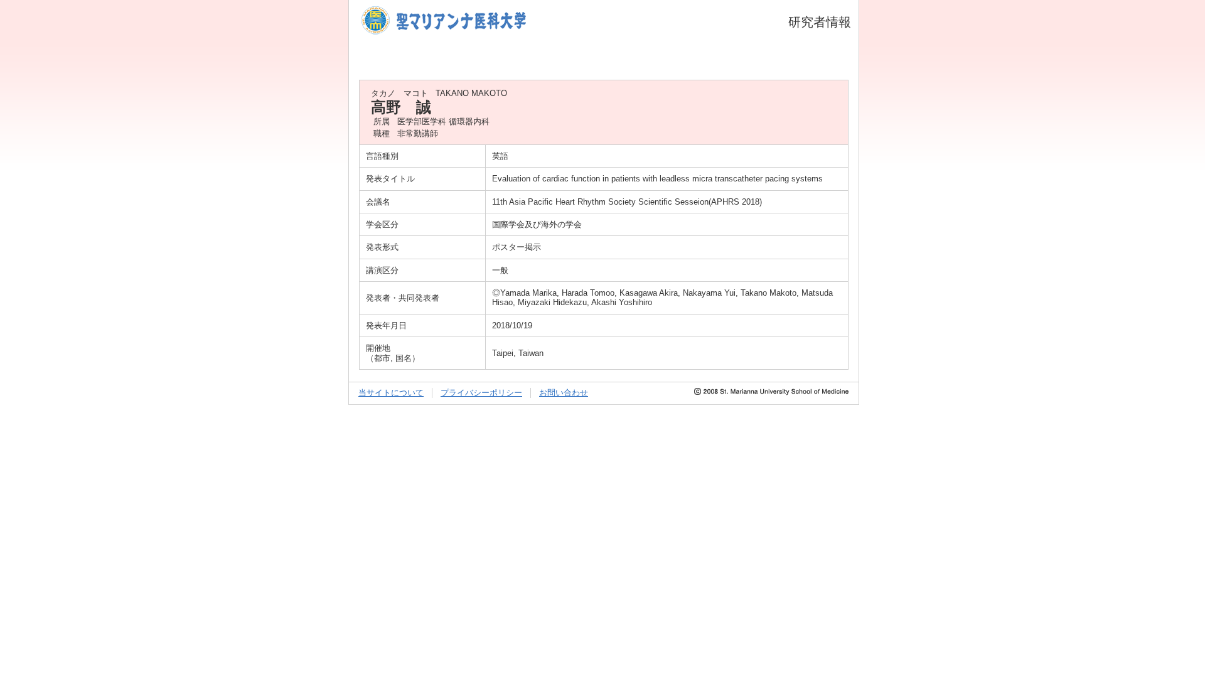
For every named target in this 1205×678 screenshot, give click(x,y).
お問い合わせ (563, 392)
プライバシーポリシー (481, 392)
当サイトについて (391, 392)
